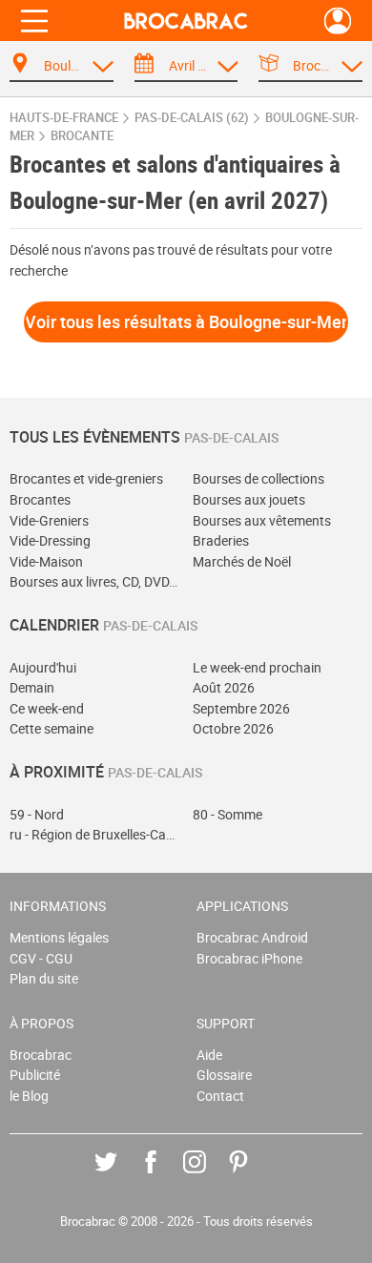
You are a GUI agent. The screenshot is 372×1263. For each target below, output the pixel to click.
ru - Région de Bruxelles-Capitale (94, 834)
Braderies (221, 540)
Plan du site (44, 978)
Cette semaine (51, 728)
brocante (82, 136)
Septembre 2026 (241, 708)
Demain (32, 687)
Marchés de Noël (242, 561)
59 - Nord (37, 814)
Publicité (35, 1075)
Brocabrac (41, 1055)
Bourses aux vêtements (262, 520)
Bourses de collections (258, 478)
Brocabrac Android (252, 937)
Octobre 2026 (233, 728)
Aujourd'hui (43, 667)
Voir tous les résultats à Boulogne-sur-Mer (186, 321)
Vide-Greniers (49, 520)
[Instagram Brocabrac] (208, 1176)
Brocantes (40, 499)
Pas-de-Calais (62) (191, 118)
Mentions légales (59, 937)
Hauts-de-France (64, 118)
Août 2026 (224, 687)
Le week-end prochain (257, 667)
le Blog (29, 1096)
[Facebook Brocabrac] (164, 1176)
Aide (209, 1055)
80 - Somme (227, 814)
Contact (220, 1096)
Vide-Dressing (50, 540)
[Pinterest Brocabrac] (252, 1176)
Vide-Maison (46, 561)
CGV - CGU (41, 958)
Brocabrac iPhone (249, 958)
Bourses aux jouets (249, 499)
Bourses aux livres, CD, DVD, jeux (94, 581)
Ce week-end (47, 708)
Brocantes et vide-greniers (86, 478)
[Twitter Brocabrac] (120, 1176)
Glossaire (224, 1075)
